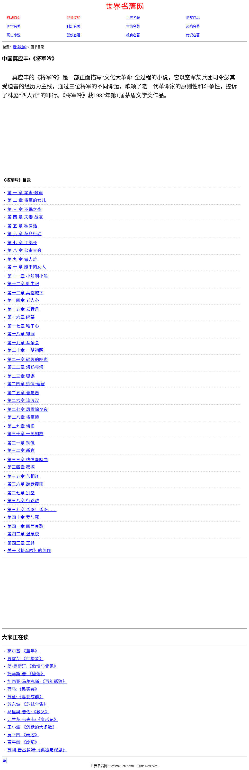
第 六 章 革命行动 (24, 233)
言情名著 (133, 26)
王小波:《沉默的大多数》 (32, 727)
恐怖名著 (193, 26)
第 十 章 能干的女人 (26, 267)
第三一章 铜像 (21, 443)
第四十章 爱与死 (23, 517)
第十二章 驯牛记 (23, 283)
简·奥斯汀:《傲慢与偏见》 (32, 666)
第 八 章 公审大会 (24, 250)
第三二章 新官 (21, 450)
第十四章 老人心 (23, 300)
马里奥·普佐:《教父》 (28, 711)
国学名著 (13, 26)
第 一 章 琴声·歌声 (25, 192)
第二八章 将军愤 (23, 417)
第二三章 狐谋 (21, 376)
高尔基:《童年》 (23, 651)
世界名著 (133, 18)
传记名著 (193, 35)
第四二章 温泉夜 (23, 533)
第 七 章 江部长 (22, 242)
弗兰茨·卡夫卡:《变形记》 (32, 719)
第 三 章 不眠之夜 (24, 209)
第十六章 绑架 (21, 317)
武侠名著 (73, 35)
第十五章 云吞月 (23, 309)
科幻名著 (73, 26)
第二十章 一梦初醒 (25, 350)
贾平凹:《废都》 (23, 742)
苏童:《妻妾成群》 (25, 696)
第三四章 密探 (21, 467)
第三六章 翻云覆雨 (25, 483)
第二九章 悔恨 (21, 426)
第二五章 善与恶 (23, 392)
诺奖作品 (193, 18)
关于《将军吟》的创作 (29, 550)
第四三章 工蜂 (21, 543)
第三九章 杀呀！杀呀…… (32, 509)
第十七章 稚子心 (23, 326)
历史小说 (13, 35)
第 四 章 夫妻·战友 (25, 217)
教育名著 (133, 35)
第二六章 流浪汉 (23, 400)
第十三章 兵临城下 (25, 292)
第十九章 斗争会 (23, 342)
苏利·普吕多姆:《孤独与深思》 (37, 749)
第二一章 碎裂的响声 (27, 359)
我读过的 (20, 47)
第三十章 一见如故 (25, 433)
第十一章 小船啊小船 (27, 276)
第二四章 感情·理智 (26, 383)
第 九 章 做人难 (22, 259)
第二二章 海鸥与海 (25, 367)
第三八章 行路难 (23, 500)
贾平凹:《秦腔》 (23, 734)
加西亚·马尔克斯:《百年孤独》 (37, 681)
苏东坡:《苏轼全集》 (27, 704)
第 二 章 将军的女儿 (26, 200)
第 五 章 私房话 (22, 226)
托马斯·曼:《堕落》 (26, 673)
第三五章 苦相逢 (23, 476)
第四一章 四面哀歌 (25, 526)
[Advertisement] (117, 139)
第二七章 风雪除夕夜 (27, 409)
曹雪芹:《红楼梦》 (25, 658)
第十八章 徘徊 (21, 333)
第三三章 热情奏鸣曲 (27, 459)
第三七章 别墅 (21, 492)
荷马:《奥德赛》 (23, 689)
